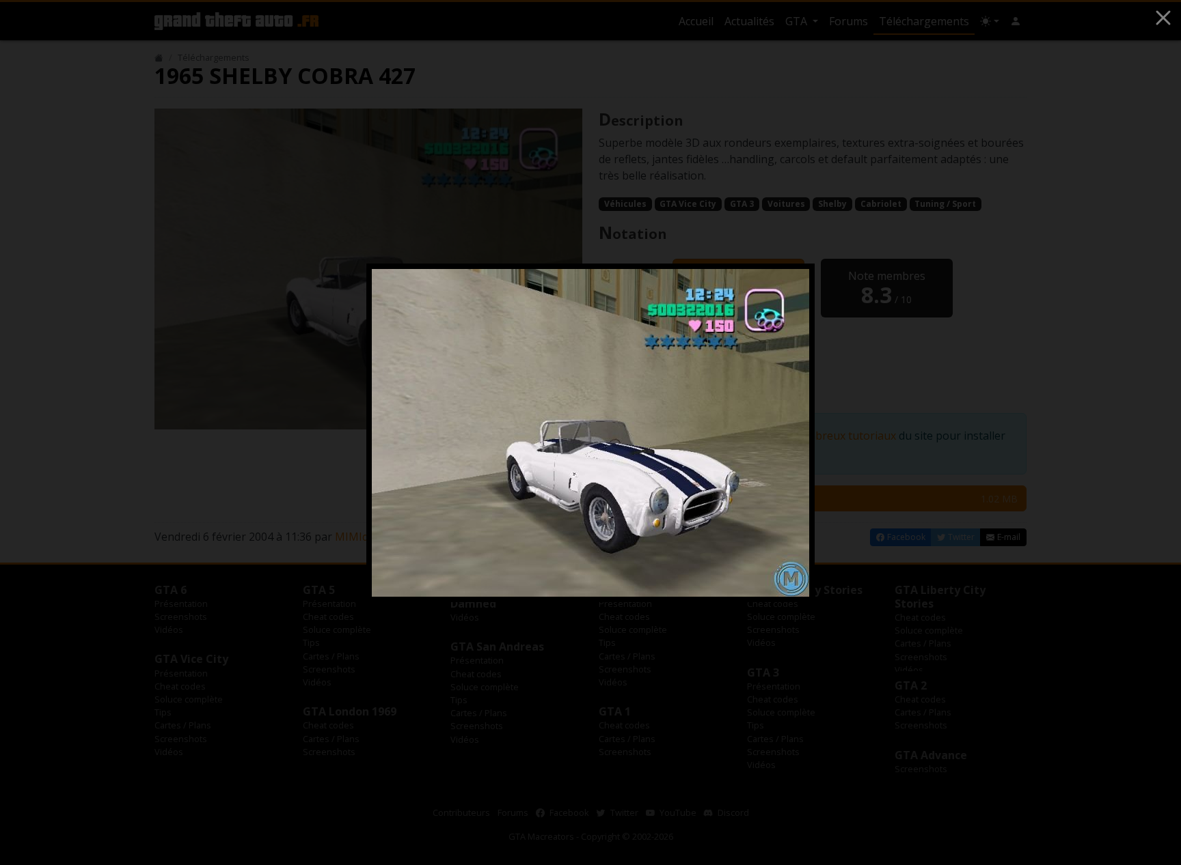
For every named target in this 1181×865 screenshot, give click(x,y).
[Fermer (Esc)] (1163, 17)
